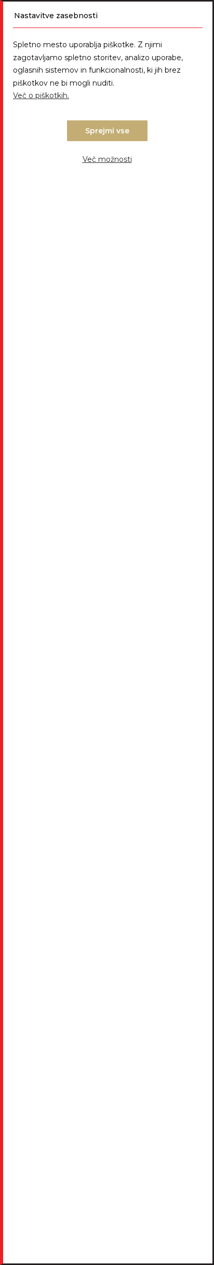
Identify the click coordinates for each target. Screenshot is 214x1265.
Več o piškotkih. (41, 95)
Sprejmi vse (107, 130)
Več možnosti (107, 159)
